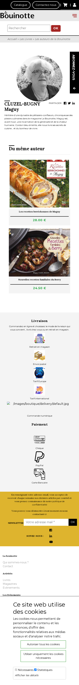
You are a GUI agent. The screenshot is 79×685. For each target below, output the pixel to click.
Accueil (12, 39)
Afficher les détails (26, 675)
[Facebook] (65, 103)
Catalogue (20, 5)
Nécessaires (25, 670)
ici (45, 514)
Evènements (11, 587)
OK (55, 28)
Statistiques (44, 670)
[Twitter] (69, 103)
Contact (8, 566)
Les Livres (25, 39)
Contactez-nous (46, 5)
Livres (6, 580)
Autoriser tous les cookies (43, 644)
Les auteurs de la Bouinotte (52, 39)
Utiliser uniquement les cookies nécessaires (43, 656)
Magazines (10, 583)
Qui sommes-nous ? (16, 562)
